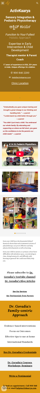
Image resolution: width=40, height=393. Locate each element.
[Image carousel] (20, 215)
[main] (20, 46)
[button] (2, 3)
